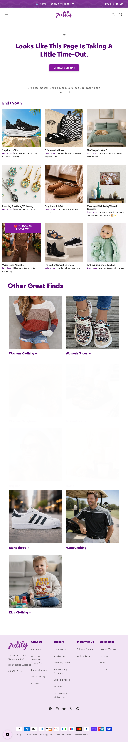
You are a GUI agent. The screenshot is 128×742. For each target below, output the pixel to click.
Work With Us (85, 641)
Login (108, 3)
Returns (58, 686)
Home (70, 486)
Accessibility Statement (60, 695)
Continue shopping (64, 67)
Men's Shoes (17, 547)
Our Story (36, 649)
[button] (6, 14)
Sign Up (118, 3)
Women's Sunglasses (23, 421)
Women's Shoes (76, 353)
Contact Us (59, 656)
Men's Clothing (76, 547)
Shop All (104, 662)
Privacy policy (46, 735)
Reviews (104, 656)
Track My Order (62, 662)
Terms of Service (39, 670)
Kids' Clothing (18, 612)
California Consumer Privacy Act (37, 659)
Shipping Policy (62, 680)
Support (59, 641)
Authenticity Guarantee (60, 671)
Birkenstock (74, 421)
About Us (36, 641)
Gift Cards (105, 669)
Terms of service (63, 735)
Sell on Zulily (83, 656)
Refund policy (30, 735)
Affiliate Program (85, 649)
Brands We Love (108, 649)
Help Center (60, 649)
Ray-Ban (14, 486)
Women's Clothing (21, 353)
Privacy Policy (38, 676)
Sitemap (35, 683)
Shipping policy (81, 735)
